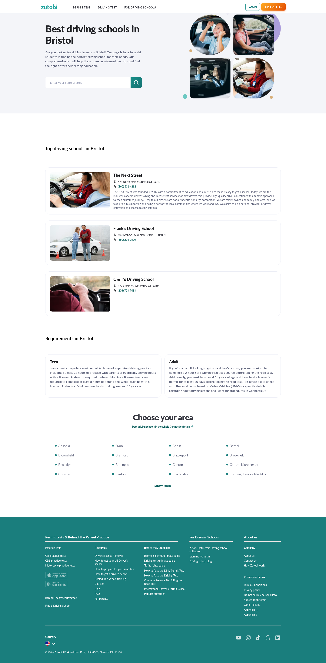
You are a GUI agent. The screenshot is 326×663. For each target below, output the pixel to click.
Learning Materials (199, 556)
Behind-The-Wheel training (110, 578)
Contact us (250, 560)
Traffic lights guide (154, 565)
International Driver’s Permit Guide (164, 588)
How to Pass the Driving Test (161, 575)
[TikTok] (258, 638)
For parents (101, 598)
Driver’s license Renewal (109, 555)
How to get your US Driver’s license (111, 562)
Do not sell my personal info (260, 594)
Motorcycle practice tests (60, 565)
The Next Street (127, 175)
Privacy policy (252, 590)
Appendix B (250, 614)
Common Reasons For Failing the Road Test (163, 582)
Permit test (81, 7)
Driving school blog (200, 561)
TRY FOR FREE (273, 6)
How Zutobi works (255, 565)
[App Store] (65, 575)
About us (249, 555)
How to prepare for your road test (115, 569)
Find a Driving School (57, 605)
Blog (97, 588)
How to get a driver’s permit (111, 574)
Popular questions (154, 593)
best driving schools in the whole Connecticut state (161, 426)
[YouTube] (238, 638)
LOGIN (252, 6)
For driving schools (140, 7)
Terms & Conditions (255, 584)
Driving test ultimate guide (159, 560)
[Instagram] (248, 638)
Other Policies (252, 604)
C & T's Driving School (133, 279)
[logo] (49, 6)
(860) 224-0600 (127, 239)
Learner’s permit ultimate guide (162, 555)
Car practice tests (55, 555)
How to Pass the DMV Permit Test (164, 570)
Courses (99, 583)
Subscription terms (255, 599)
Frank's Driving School (133, 228)
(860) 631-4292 (127, 186)
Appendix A (250, 609)
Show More (163, 486)
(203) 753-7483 (127, 290)
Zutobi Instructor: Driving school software (208, 549)
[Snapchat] (268, 638)
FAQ (97, 593)
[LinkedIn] (278, 638)
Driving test (107, 7)
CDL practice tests (56, 560)
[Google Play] (65, 584)
